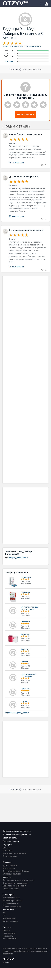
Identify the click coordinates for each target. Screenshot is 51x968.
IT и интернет (8, 895)
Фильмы (6, 930)
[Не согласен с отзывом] (42, 165)
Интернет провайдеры (12, 901)
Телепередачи (9, 933)
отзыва (9, 61)
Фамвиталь (25, 634)
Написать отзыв (25, 114)
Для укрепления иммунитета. (23, 176)
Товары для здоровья (18, 558)
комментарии (17, 162)
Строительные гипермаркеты (15, 883)
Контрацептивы (10, 856)
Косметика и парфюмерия (14, 886)
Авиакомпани (9, 868)
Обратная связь (10, 838)
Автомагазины (9, 918)
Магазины (7, 877)
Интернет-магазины (11, 898)
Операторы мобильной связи (16, 871)
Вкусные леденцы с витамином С (26, 230)
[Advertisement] (26, 379)
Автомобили (8, 909)
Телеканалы (8, 936)
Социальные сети (10, 903)
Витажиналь (26, 577)
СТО (4, 915)
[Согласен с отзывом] (45, 165)
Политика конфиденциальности (17, 834)
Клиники (6, 848)
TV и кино (7, 927)
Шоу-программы (10, 939)
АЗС (4, 913)
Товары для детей (11, 889)
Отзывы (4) (15, 69)
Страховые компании (12, 874)
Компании (7, 862)
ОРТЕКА (24, 701)
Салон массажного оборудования (28, 675)
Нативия (24, 662)
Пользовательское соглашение (17, 831)
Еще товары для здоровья (17, 713)
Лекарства (7, 851)
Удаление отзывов (11, 841)
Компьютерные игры (12, 906)
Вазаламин (25, 592)
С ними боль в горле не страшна (25, 134)
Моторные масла (10, 921)
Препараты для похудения (14, 853)
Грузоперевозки (10, 865)
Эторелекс (25, 622)
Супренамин (25, 689)
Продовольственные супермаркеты (18, 880)
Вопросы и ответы (32, 69)
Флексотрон (26, 649)
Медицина (7, 845)
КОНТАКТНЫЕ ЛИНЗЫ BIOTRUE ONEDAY (29, 608)
